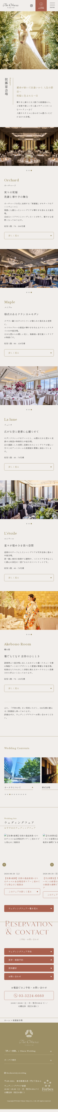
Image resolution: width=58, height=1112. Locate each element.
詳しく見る (14, 235)
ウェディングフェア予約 (20, 951)
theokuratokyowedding (16, 1073)
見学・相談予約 (15, 959)
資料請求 (12, 968)
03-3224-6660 (31, 995)
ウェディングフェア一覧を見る (23, 908)
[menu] (52, 4)
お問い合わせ (14, 976)
